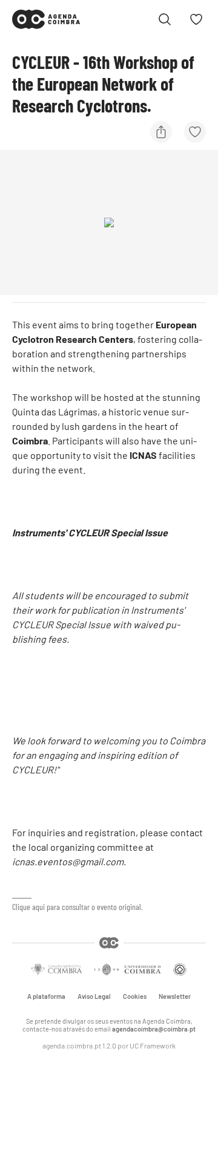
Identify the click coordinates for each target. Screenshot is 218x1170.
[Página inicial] (46, 19)
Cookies (135, 996)
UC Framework (153, 1045)
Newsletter (175, 996)
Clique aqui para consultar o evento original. (77, 907)
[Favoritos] (196, 19)
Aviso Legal (94, 996)
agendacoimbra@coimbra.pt (154, 1029)
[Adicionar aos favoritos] (195, 132)
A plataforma (46, 996)
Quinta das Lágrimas (54, 411)
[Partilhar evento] (161, 132)
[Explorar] (165, 19)
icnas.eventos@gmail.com (68, 861)
